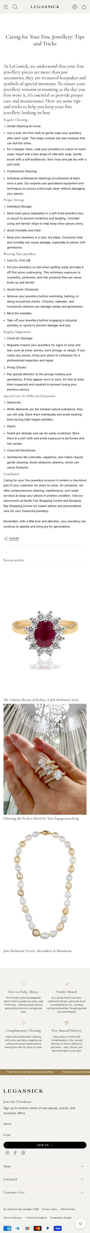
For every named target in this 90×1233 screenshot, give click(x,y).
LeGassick (10, 1179)
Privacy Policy (49, 1209)
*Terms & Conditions (36, 1217)
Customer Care (14, 1192)
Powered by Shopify (61, 1217)
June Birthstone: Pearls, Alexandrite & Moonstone (37, 951)
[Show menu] (5, 7)
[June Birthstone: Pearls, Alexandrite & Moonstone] (45, 884)
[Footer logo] (23, 1091)
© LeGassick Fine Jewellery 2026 (21, 1209)
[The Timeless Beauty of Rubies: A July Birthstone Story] (45, 633)
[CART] (83, 7)
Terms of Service (12, 1217)
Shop (6, 1166)
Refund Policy (68, 1209)
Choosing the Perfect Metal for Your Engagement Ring (41, 818)
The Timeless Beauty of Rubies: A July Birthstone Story (41, 700)
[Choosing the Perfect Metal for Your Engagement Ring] (45, 759)
